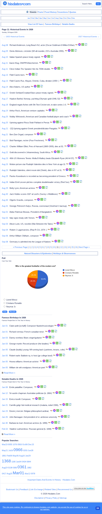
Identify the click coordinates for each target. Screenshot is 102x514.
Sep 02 (5, 218)
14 (69, 247)
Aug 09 (5, 51)
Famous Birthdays (52, 24)
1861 (4, 456)
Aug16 (22, 456)
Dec (73, 18)
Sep (61, 18)
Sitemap (63, 498)
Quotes (72, 12)
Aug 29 (5, 188)
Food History (51, 12)
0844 (29, 462)
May (45, 18)
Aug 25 (5, 176)
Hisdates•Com (18, 4)
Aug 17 (5, 93)
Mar (37, 18)
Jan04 (18, 462)
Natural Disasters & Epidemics (38, 253)
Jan (28, 18)
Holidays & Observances (64, 253)
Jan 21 (5, 405)
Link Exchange (36, 489)
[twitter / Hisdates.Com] (84, 489)
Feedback (24, 489)
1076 (15, 444)
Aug (57, 18)
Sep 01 (5, 212)
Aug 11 (5, 63)
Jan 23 (5, 411)
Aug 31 (5, 206)
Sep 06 (5, 236)
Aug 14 (5, 87)
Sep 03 (5, 224)
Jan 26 (5, 417)
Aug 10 (5, 57)
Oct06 (25, 444)
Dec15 (31, 444)
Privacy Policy (51, 498)
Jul (53, 18)
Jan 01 (5, 326)
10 (54, 247)
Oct (65, 18)
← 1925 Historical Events (13, 36)
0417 (4, 473)
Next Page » (84, 247)
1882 (29, 467)
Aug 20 (5, 116)
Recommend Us (65, 489)
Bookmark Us (12, 489)
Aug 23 (5, 158)
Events (33, 12)
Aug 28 (5, 182)
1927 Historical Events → (88, 36)
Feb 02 (5, 429)
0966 (18, 450)
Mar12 (27, 473)
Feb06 (9, 456)
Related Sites (50, 489)
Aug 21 (5, 128)
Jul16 (10, 450)
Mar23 (4, 444)
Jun (49, 18)
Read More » (9, 373)
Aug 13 (5, 75)
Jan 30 (5, 423)
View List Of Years (35, 24)
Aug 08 (5, 45)
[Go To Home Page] (27, 12)
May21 (5, 450)
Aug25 (9, 473)
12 (61, 247)
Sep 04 (5, 230)
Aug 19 (5, 110)
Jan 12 (5, 393)
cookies (78, 507)
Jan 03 (5, 338)
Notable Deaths (68, 24)
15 (72, 247)
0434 (24, 462)
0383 (15, 467)
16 (76, 247)
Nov (69, 18)
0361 (22, 467)
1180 (13, 462)
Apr (41, 18)
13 (65, 247)
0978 (33, 473)
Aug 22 (5, 140)
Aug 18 (5, 105)
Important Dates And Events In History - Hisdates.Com (51, 480)
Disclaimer (39, 498)
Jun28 (30, 450)
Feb (32, 18)
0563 (20, 444)
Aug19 (4, 467)
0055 (10, 444)
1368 (6, 461)
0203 (25, 450)
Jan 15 (5, 399)
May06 (16, 456)
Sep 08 (5, 242)
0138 (10, 467)
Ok (98, 508)
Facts (40, 12)
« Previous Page (20, 247)
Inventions (63, 12)
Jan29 (28, 456)
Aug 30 (5, 194)
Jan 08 (5, 387)
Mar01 (18, 473)
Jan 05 (5, 349)
